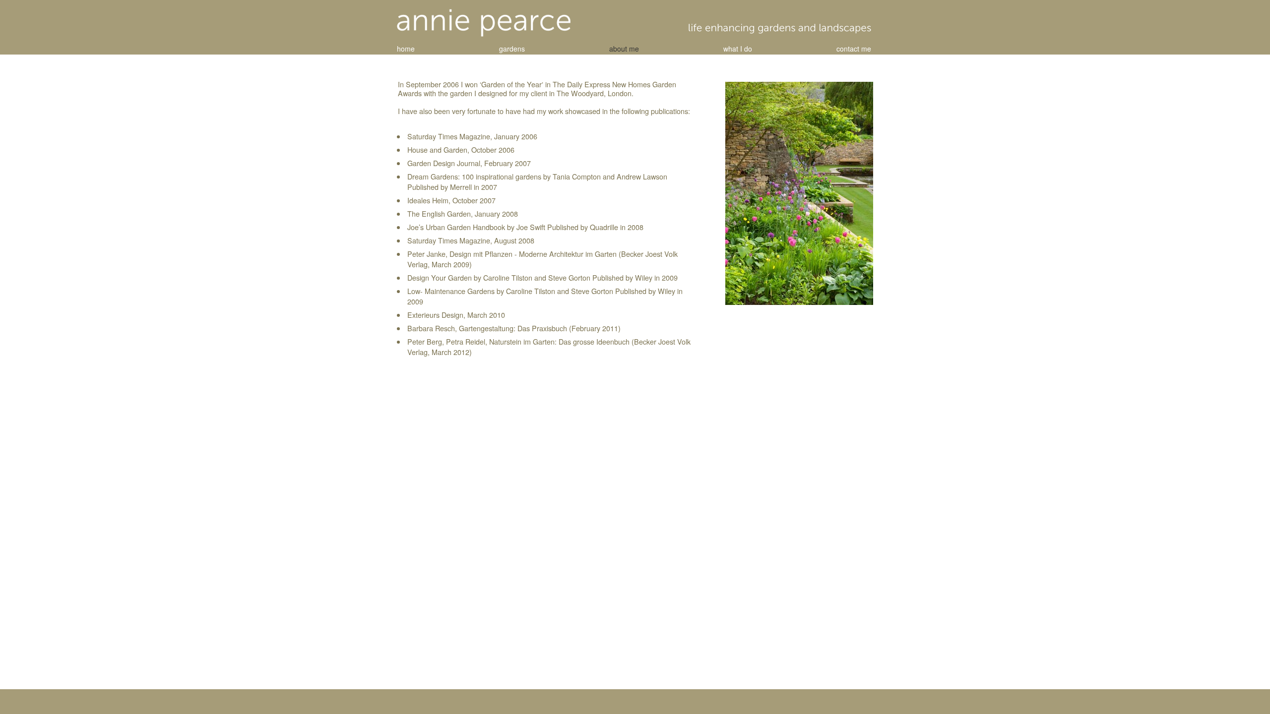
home (406, 49)
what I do (737, 49)
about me (624, 49)
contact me (853, 49)
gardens (512, 49)
